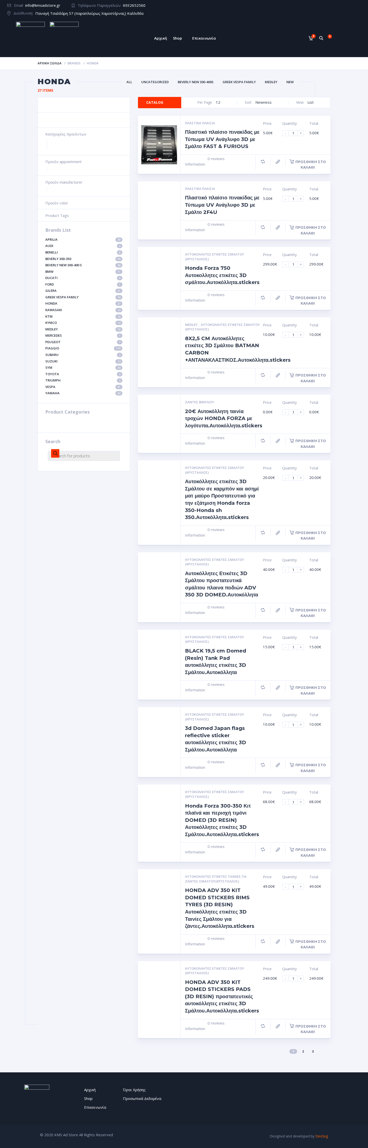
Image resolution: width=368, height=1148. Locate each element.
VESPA (82, 387)
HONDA (82, 303)
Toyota (82, 374)
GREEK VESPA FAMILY (82, 297)
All (129, 82)
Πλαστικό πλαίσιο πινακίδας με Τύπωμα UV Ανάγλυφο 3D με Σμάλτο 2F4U (222, 205)
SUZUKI (82, 361)
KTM (82, 316)
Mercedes (82, 335)
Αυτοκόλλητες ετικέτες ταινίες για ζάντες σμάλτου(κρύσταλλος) (216, 878)
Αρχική (160, 38)
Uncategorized (155, 82)
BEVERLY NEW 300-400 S (82, 265)
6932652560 (134, 5)
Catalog (154, 102)
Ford (82, 284)
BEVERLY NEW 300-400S (196, 82)
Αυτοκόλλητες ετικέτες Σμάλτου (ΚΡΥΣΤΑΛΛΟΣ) (214, 256)
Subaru (82, 354)
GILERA (82, 290)
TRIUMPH (82, 380)
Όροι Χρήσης (134, 1089)
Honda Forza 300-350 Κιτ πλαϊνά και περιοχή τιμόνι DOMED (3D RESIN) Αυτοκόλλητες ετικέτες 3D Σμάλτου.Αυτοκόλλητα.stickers (222, 820)
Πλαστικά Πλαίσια (200, 123)
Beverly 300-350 (82, 259)
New (290, 82)
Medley (271, 82)
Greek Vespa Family (239, 82)
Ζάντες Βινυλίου (199, 402)
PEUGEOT (82, 342)
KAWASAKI (82, 310)
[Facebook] (358, 6)
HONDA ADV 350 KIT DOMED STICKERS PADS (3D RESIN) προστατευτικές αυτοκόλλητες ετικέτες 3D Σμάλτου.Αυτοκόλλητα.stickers (222, 996)
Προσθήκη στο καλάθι (310, 164)
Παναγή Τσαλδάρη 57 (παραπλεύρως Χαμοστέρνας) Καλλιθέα (89, 13)
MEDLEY (82, 329)
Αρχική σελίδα (50, 63)
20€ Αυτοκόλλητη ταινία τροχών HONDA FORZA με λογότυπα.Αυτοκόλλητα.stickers (223, 418)
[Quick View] (278, 162)
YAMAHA (82, 393)
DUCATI (82, 278)
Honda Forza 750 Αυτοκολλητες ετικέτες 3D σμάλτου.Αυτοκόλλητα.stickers (222, 275)
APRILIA (82, 239)
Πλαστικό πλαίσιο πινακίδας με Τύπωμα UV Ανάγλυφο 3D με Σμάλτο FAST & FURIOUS (222, 139)
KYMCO (82, 322)
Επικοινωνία (204, 38)
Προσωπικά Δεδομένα (142, 1098)
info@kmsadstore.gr (42, 5)
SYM (82, 367)
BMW (82, 271)
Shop (177, 38)
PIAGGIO (82, 348)
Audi (82, 245)
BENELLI (82, 252)
